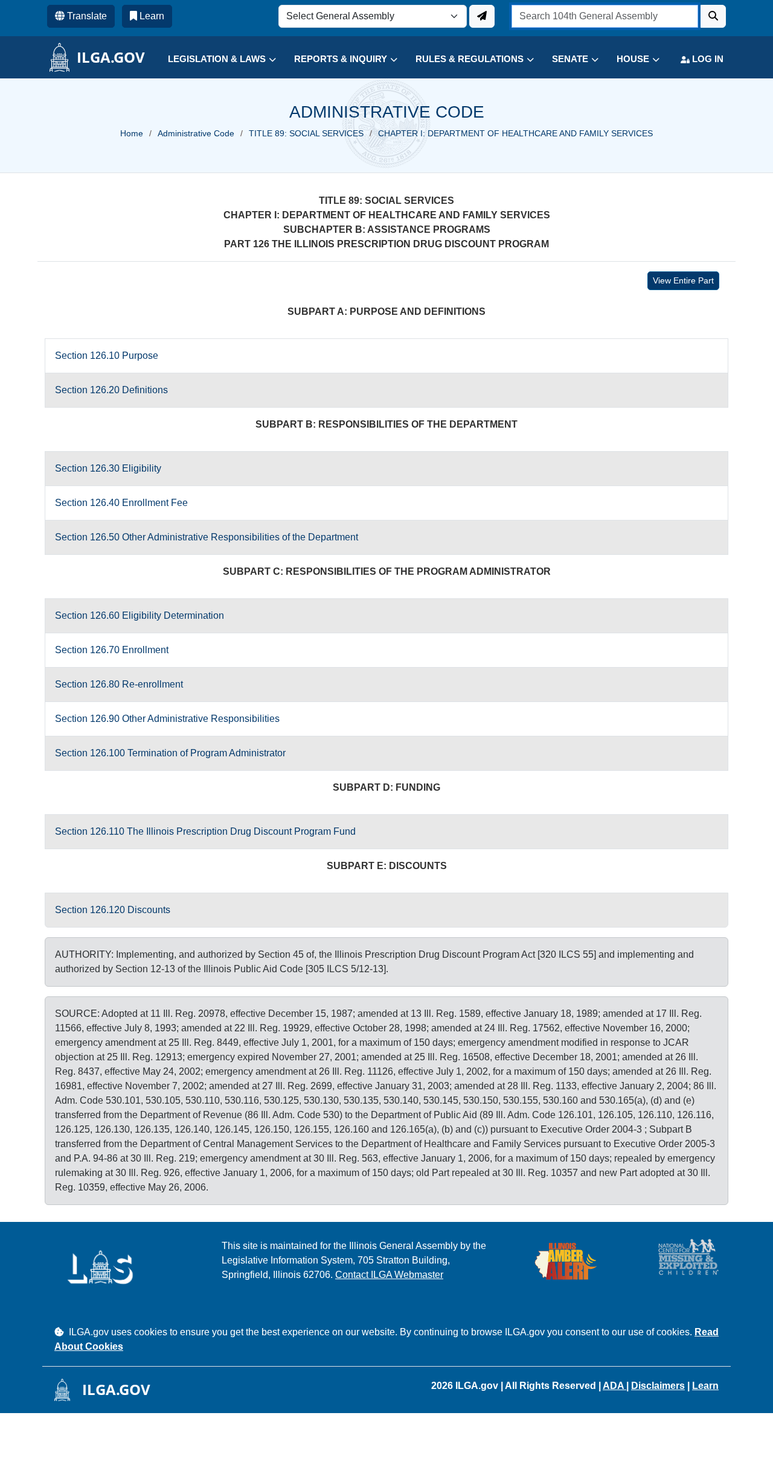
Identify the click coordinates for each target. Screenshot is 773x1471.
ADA (614, 1386)
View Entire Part (683, 280)
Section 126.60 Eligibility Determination (139, 615)
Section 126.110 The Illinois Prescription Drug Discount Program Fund (205, 831)
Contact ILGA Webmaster (389, 1275)
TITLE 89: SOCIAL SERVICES (306, 133)
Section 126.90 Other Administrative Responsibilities (167, 718)
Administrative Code (196, 133)
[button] (213, 59)
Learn (705, 1386)
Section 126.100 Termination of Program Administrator (170, 753)
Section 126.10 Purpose (106, 355)
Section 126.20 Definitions (111, 390)
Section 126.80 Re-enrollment (119, 684)
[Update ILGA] (482, 16)
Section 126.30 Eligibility (108, 468)
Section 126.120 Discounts (112, 910)
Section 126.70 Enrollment (111, 650)
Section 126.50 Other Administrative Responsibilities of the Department (206, 537)
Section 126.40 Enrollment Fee (121, 503)
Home (131, 133)
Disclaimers (658, 1386)
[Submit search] (713, 16)
